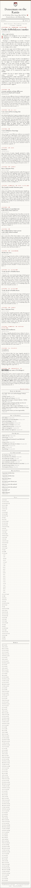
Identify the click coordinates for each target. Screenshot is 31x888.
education (4, 523)
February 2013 (5, 736)
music (3, 601)
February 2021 (5, 654)
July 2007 (4, 855)
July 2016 (4, 687)
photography (4, 608)
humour (3, 548)
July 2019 (4, 664)
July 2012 (4, 748)
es (3, 565)
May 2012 (4, 752)
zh (3, 592)
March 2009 (4, 819)
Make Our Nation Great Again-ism (9, 429)
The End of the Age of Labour (8, 465)
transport (4, 628)
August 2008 (4, 832)
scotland (4, 622)
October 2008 (5, 828)
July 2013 (4, 727)
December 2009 (5, 803)
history (3, 546)
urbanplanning (5, 633)
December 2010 (5, 782)
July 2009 (4, 812)
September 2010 (5, 787)
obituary (3, 605)
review (3, 619)
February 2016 (5, 691)
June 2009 (4, 814)
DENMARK (15, 27)
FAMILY (13, 166)
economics (4, 521)
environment (4, 526)
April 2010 (4, 796)
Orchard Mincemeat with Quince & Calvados (11, 444)
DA (10, 27)
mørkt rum (6, 39)
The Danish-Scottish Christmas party (12, 187)
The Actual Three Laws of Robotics (9, 456)
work (3, 638)
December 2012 (5, 739)
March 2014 (4, 712)
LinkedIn (19, 25)
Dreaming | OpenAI (6, 396)
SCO (15, 110)
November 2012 (5, 741)
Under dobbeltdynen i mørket (15, 29)
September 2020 (5, 655)
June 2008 (4, 835)
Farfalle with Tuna (5, 435)
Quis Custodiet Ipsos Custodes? (8, 462)
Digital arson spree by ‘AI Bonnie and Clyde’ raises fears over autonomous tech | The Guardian (14, 403)
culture (3, 512)
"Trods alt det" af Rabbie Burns (10, 290)
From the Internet (15, 391)
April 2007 (4, 860)
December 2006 (5, 867)
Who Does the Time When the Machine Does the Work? (13, 463)
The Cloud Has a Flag (6, 455)
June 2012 (4, 750)
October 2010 (4, 785)
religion (3, 617)
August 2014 (4, 705)
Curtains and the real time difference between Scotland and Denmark (12, 92)
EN (9, 89)
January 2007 (4, 866)
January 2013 (4, 737)
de (3, 560)
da (3, 558)
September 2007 (5, 851)
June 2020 (4, 657)
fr (3, 567)
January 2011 (4, 780)
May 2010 (4, 794)
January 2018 (4, 677)
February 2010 (5, 800)
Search (26, 20)
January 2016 (4, 693)
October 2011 (4, 764)
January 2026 (4, 650)
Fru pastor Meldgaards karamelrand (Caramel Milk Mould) (13, 439)
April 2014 (4, 711)
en (3, 562)
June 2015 (4, 698)
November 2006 (5, 869)
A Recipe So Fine (5, 442)
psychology (4, 615)
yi (3, 590)
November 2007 (5, 848)
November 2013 (5, 720)
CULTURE (5, 27)
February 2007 (5, 864)
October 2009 (5, 807)
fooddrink (4, 535)
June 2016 (4, 689)
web (2, 637)
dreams (3, 519)
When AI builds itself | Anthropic (8, 398)
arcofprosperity (5, 503)
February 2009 (5, 821)
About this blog (8, 23)
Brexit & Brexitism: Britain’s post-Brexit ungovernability (13, 410)
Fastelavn (4, 149)
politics (3, 610)
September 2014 (5, 703)
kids (3, 551)
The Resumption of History (7, 467)
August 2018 (4, 671)
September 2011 (5, 766)
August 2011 (4, 768)
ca (3, 555)
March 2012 (4, 755)
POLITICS (14, 348)
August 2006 (4, 875)
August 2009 (4, 810)
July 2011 (4, 769)
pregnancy (4, 614)
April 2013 (4, 732)
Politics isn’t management (7, 428)
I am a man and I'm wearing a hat (11, 112)
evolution (4, 530)
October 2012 (4, 743)
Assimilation (5, 350)
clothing (4, 508)
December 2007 (5, 846)
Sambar (3, 447)
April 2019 (4, 668)
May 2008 (4, 837)
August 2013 (4, 725)
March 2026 (4, 648)
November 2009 (5, 805)
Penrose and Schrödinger (7, 421)
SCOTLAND (23, 27)
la (3, 574)
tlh (3, 588)
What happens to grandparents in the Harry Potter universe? (11, 209)
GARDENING (15, 251)
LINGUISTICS (15, 368)
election (3, 524)
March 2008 (4, 841)
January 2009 (4, 823)
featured (3, 533)
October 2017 (4, 680)
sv (3, 585)
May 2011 (4, 773)
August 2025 (4, 652)
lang (3, 553)
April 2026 (4, 646)
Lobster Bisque (5, 437)
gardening (4, 540)
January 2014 (4, 716)
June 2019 (4, 666)
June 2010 (4, 793)
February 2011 (5, 778)
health (3, 544)
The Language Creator (20, 23)
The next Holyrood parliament (8, 423)
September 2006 (5, 873)
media (3, 597)
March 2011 (4, 777)
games (3, 539)
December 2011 (5, 761)
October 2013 (4, 721)
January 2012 (4, 759)
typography (4, 631)
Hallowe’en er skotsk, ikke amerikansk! (9, 484)
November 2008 (5, 826)
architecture (4, 501)
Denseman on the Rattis (15, 10)
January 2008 (4, 844)
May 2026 (4, 645)
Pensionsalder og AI (6, 489)
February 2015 (5, 700)
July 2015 (4, 696)
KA (12, 110)
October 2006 (5, 871)
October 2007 (5, 850)
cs (3, 556)
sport (3, 626)
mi (3, 576)
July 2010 (4, 791)
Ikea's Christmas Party (8, 168)
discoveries (4, 516)
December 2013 (5, 718)
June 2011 (4, 771)
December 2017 (5, 678)
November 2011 (5, 762)
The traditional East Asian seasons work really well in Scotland (11, 231)
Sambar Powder (5, 445)
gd (3, 569)
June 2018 (4, 673)
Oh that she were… (7, 252)
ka (3, 572)
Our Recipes (15, 433)
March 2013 (4, 734)
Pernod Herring (5, 449)
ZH (21, 368)
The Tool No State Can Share (8, 458)
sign (3, 624)
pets (3, 606)
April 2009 (4, 818)
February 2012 (5, 757)
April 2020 (4, 659)
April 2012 (4, 753)
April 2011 (4, 775)
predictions (4, 612)
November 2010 (5, 784)
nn (3, 579)
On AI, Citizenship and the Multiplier (9, 460)
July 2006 (4, 876)
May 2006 (4, 880)
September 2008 (5, 830)
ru (3, 581)
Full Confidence (5, 418)
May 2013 (4, 730)
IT (2, 549)
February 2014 (5, 714)
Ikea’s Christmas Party (8, 309)
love (3, 596)
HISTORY (21, 326)
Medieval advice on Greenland (8, 424)
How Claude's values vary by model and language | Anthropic (14, 393)
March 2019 (4, 670)
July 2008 (4, 834)
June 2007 (4, 857)
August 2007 (4, 853)
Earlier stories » (24, 389)
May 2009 (4, 816)
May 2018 (4, 675)
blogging (4, 505)
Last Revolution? (15, 452)
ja (3, 571)
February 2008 (5, 842)
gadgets (3, 537)
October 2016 (4, 686)
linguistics (4, 594)
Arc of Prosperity (15, 415)
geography (4, 542)
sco (3, 583)
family (3, 532)
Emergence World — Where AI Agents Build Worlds (12, 405)
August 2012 (4, 746)
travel (3, 630)
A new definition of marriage (10, 130)
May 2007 (4, 859)
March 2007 (4, 862)
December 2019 (5, 663)
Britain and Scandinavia (8, 329)
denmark (3, 514)
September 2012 (5, 744)
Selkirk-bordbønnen (6, 492)
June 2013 (4, 728)
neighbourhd (4, 603)
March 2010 (4, 798)
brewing (3, 507)
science (3, 621)
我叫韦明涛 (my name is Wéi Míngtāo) (13, 370)
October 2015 (4, 695)
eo (3, 563)
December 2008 (5, 825)
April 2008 (4, 839)
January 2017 (4, 682)
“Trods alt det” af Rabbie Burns (11, 271)
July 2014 (4, 707)
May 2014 (4, 709)
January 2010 (4, 802)
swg (3, 587)
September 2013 (5, 723)
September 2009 (5, 809)
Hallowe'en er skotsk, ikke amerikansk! (9, 487)
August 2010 (4, 789)
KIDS (12, 147)
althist (3, 500)
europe (3, 528)
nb (3, 578)
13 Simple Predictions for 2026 (8, 426)
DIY (3, 517)
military (3, 599)
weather (3, 635)
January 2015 (4, 702)
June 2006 (4, 878)
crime (3, 510)
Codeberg (12, 25)
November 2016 (5, 684)
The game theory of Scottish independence (10, 419)
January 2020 (4, 661)
